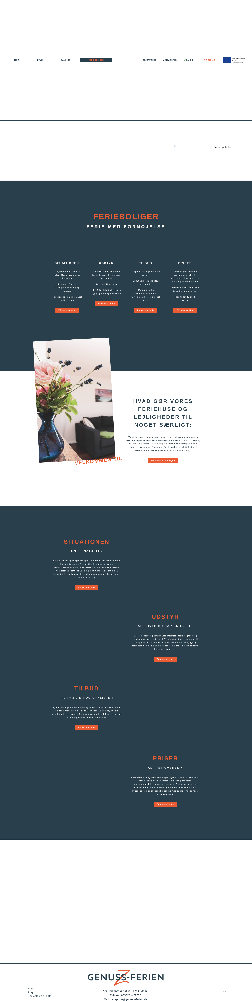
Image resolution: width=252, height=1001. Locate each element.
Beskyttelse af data (40, 996)
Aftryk (31, 992)
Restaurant (149, 60)
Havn (40, 60)
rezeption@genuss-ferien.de (129, 999)
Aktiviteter (170, 60)
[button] (138, 567)
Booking (209, 60)
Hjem (16, 60)
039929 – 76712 (131, 995)
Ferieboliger (96, 60)
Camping (65, 60)
